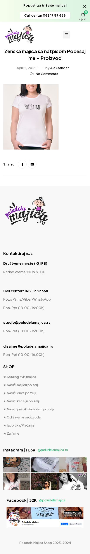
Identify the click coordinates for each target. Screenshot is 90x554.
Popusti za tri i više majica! (45, 5)
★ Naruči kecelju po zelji (21, 401)
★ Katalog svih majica (19, 377)
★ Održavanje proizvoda (22, 417)
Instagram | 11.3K (35, 449)
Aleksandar (59, 68)
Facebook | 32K (36, 500)
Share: (9, 164)
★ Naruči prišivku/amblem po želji (28, 409)
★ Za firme (11, 433)
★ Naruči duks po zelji (19, 393)
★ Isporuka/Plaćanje (19, 425)
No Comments (47, 73)
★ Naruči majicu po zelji (20, 385)
